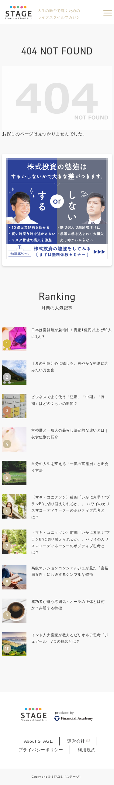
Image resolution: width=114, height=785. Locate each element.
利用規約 (86, 749)
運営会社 (76, 741)
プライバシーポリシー (41, 749)
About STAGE (38, 741)
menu (107, 13)
